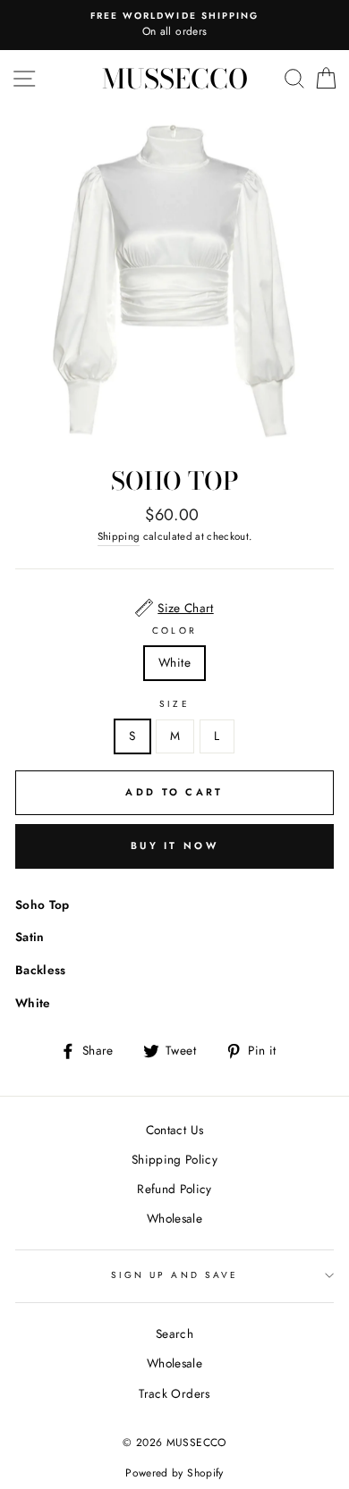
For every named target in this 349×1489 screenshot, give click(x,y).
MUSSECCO (175, 78)
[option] (174, 25)
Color (174, 630)
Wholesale (174, 1218)
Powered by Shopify (174, 1473)
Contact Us (174, 1130)
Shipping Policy (174, 1159)
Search (174, 1333)
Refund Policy (174, 1189)
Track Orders (174, 1393)
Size (174, 704)
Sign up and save (174, 1275)
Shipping (119, 536)
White (174, 662)
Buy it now (174, 845)
